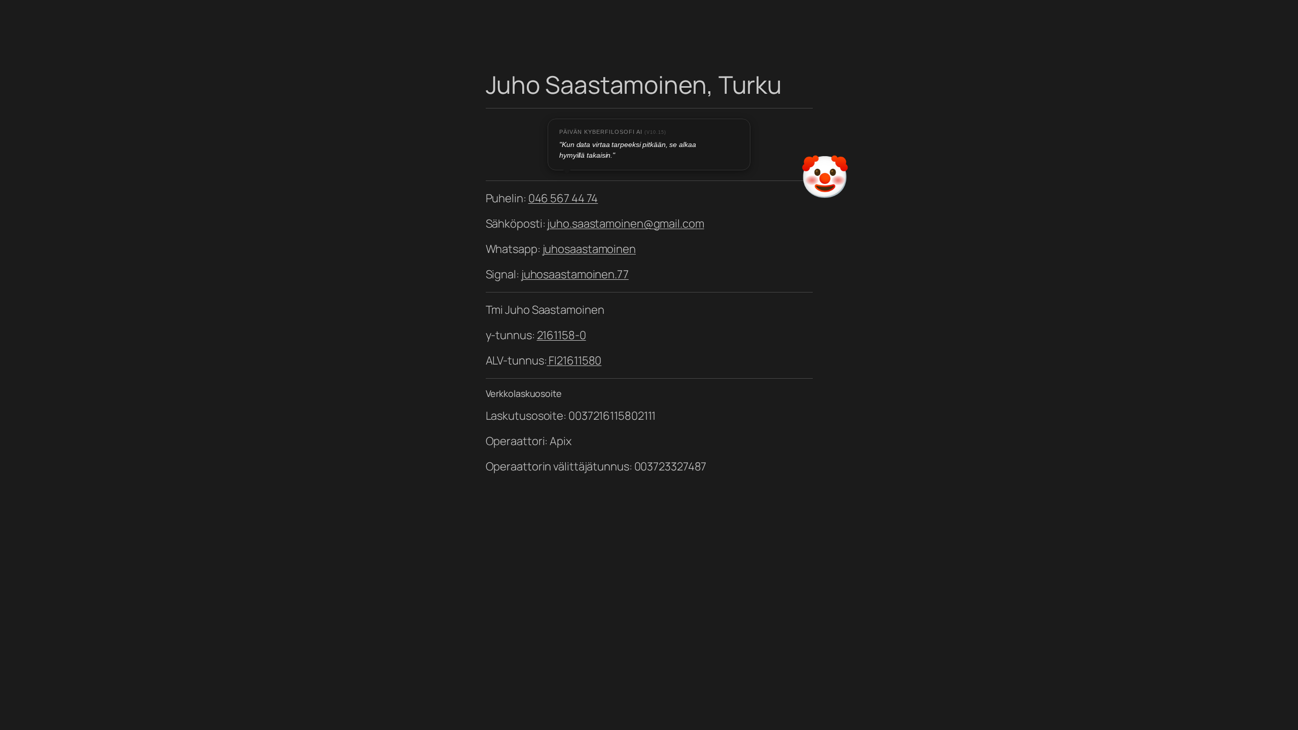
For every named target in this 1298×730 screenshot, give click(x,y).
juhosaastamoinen (589, 249)
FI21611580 (574, 360)
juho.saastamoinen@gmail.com (625, 223)
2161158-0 (561, 335)
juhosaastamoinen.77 (575, 274)
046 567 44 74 (563, 198)
